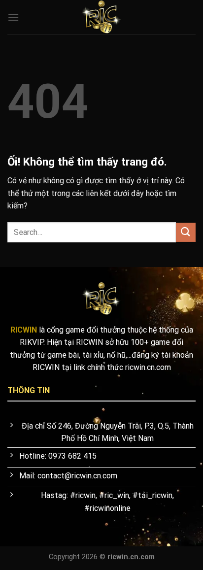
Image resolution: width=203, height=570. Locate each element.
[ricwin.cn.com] (101, 17)
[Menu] (13, 17)
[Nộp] (186, 232)
